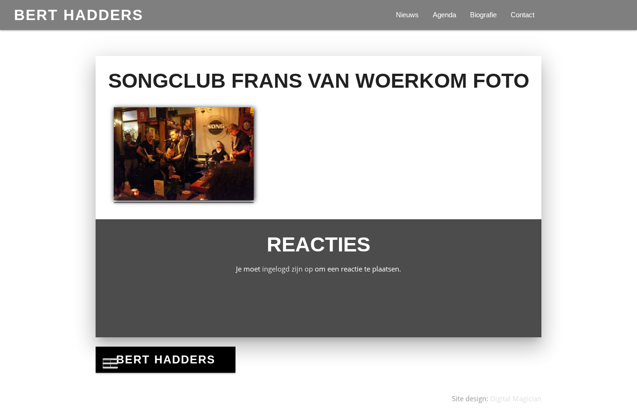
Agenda (444, 15)
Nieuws (407, 15)
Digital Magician (515, 398)
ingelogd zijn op (287, 268)
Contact (522, 15)
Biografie (483, 15)
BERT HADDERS (78, 15)
